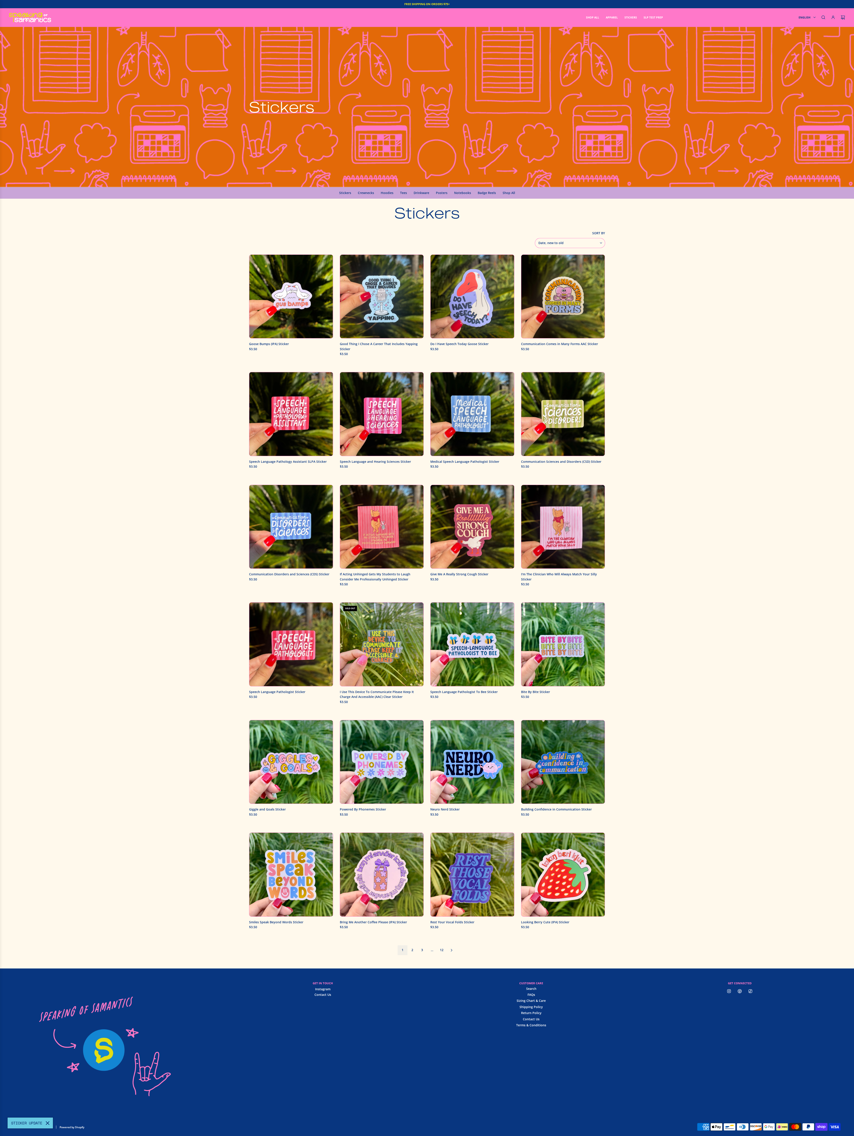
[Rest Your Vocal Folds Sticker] (472, 874)
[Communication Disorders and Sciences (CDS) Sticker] (291, 527)
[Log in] (833, 17)
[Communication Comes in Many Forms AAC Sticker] (563, 296)
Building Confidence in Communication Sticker (556, 809)
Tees (403, 193)
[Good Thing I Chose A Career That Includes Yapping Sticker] (382, 296)
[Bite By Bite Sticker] (563, 644)
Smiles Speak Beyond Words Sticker (276, 922)
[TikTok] (750, 991)
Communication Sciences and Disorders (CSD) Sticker (561, 461)
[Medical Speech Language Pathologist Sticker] (472, 414)
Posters (441, 193)
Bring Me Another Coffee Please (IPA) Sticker (373, 922)
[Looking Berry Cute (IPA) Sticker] (563, 874)
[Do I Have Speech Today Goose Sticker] (472, 296)
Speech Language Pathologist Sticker (277, 692)
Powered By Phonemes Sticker (363, 809)
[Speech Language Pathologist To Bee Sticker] (472, 644)
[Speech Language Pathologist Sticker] (291, 644)
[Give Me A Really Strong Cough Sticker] (472, 527)
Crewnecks (366, 193)
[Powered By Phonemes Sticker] (382, 762)
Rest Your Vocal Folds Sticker (452, 922)
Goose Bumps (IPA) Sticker (269, 344)
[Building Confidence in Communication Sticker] (563, 762)
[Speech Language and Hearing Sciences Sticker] (382, 414)
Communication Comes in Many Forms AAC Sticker (559, 344)
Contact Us (322, 994)
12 (441, 950)
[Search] (823, 17)
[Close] (47, 1123)
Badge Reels (487, 193)
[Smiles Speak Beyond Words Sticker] (291, 874)
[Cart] (843, 17)
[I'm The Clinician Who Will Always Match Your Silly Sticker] (563, 527)
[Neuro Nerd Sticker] (472, 762)
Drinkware (421, 193)
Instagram (322, 989)
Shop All (509, 193)
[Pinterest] (740, 991)
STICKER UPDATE (26, 1123)
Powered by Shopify (72, 1127)
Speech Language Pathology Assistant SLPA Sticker (288, 461)
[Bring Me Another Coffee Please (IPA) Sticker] (382, 874)
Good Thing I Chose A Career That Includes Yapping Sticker (379, 346)
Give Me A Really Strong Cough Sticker (459, 574)
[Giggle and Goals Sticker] (291, 762)
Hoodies (387, 193)
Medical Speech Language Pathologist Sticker (464, 461)
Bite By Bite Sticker (535, 692)
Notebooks (462, 193)
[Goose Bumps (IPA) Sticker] (291, 296)
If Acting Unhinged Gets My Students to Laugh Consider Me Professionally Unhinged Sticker (375, 576)
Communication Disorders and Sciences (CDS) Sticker (289, 574)
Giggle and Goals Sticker (267, 809)
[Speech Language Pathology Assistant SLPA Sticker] (291, 414)
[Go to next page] (451, 950)
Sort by (598, 233)
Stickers (345, 193)
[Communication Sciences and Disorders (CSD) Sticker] (563, 414)
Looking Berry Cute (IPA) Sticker (545, 922)
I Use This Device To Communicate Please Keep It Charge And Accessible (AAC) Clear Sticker (377, 694)
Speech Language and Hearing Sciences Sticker (375, 461)
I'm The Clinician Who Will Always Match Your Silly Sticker (559, 576)
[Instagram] (729, 991)
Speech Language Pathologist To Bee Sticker (464, 692)
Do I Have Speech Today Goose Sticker (459, 344)
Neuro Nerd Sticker (445, 809)
